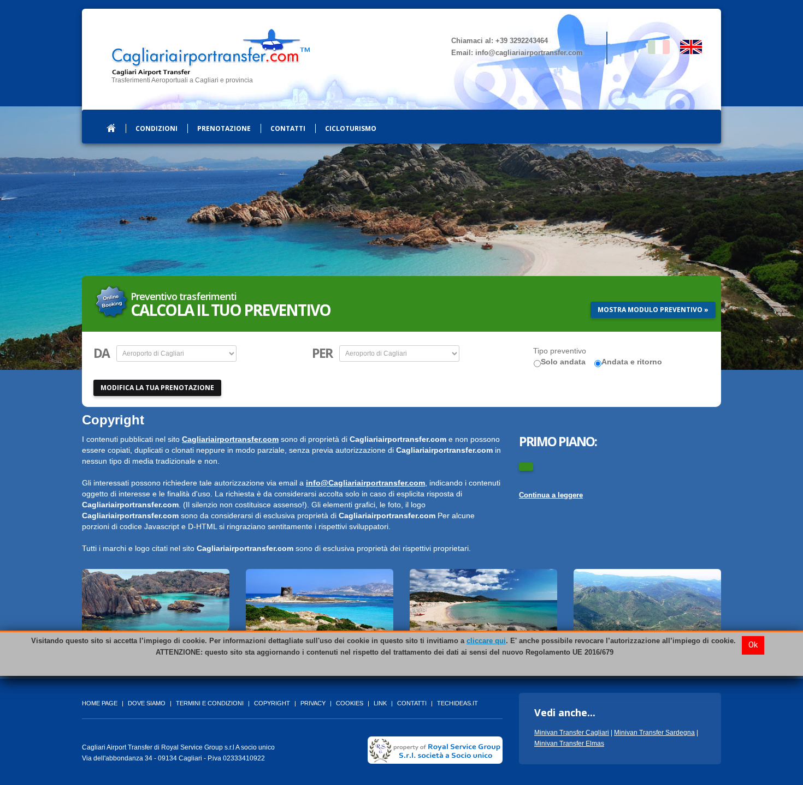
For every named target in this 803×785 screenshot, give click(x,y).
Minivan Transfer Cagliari (571, 732)
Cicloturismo (350, 128)
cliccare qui (486, 641)
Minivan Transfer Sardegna (654, 732)
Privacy (313, 703)
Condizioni (156, 128)
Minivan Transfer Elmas (569, 743)
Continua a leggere (551, 495)
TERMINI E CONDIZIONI (210, 703)
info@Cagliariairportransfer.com (365, 482)
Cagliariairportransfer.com (230, 439)
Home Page (99, 703)
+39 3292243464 (521, 41)
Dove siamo (147, 703)
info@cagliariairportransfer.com (529, 53)
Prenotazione (224, 128)
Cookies (349, 703)
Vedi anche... (564, 712)
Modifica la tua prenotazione (157, 387)
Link (380, 703)
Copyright (272, 703)
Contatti (287, 128)
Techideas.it (457, 703)
